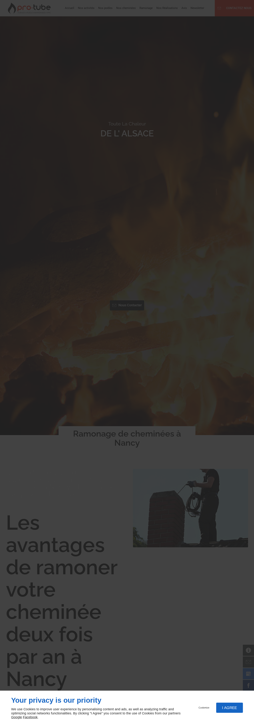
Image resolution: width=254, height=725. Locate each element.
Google (16, 717)
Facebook (30, 717)
